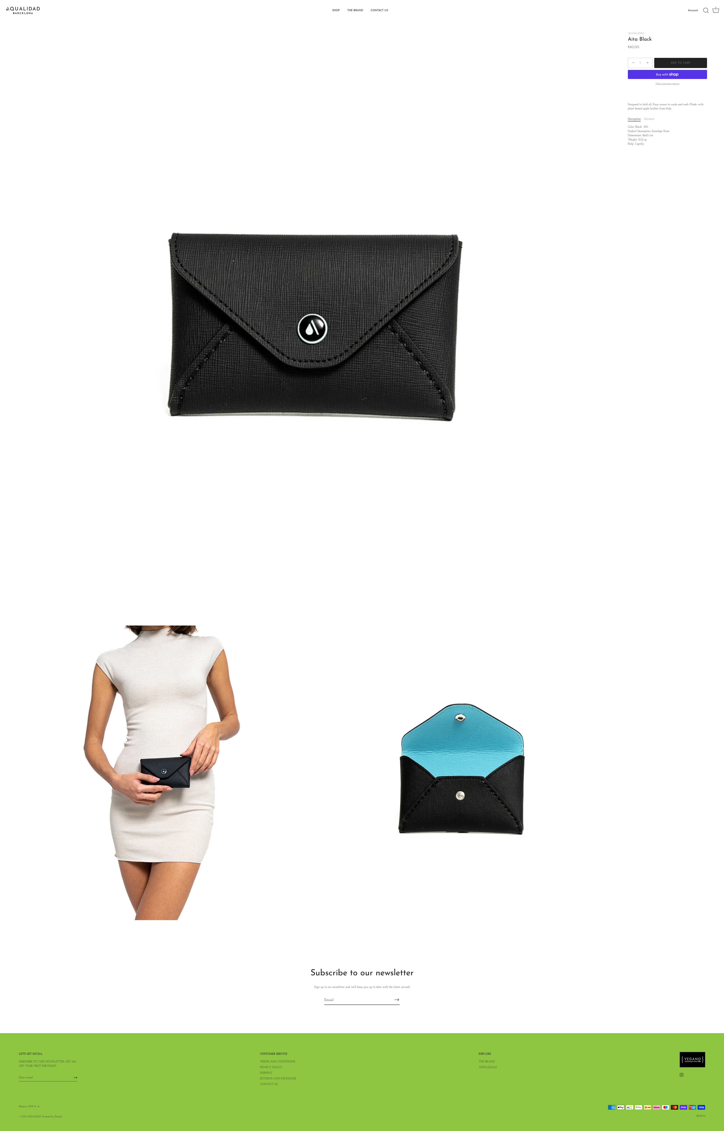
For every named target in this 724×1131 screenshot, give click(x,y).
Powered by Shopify (52, 1116)
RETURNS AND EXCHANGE (278, 1078)
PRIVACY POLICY (271, 1067)
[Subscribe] (397, 1000)
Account (693, 10)
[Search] (706, 10)
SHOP (336, 10)
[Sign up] (75, 1078)
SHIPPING (266, 1073)
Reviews (649, 119)
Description (634, 119)
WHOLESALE (488, 1067)
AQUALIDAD (636, 33)
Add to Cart (681, 63)
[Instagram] (681, 1074)
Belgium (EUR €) (27, 1106)
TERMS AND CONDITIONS (277, 1061)
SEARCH (700, 1116)
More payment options (667, 83)
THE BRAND (355, 10)
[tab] (636, 119)
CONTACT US (379, 10)
